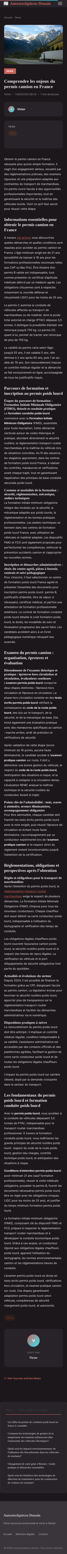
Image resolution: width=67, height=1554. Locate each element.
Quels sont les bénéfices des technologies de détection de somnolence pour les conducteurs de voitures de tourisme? (32, 1479)
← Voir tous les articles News (22, 1378)
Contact (43, 1534)
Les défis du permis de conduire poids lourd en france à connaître (33, 1424)
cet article (23, 237)
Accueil (8, 17)
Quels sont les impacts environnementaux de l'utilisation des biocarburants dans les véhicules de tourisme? (33, 1452)
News (18, 17)
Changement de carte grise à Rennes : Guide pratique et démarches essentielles (31, 1465)
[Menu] (60, 3)
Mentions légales (25, 1534)
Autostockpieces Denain (27, 3)
